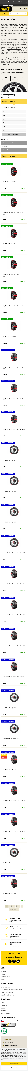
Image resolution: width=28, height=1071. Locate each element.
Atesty (3, 974)
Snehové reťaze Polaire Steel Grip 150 (14, 429)
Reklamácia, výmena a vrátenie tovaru (11, 989)
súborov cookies (5, 1055)
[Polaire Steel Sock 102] (14, 326)
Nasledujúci (13, 909)
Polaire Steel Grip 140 (9, 708)
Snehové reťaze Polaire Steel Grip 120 (14, 646)
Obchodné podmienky (7, 992)
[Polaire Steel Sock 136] (14, 171)
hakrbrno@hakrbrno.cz (14, 957)
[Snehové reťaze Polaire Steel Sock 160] (14, 388)
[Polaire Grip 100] (14, 852)
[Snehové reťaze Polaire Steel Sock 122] (14, 264)
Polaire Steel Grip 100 (9, 769)
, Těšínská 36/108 (12, 1045)
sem (2, 1059)
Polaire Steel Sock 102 (9, 336)
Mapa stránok (5, 1013)
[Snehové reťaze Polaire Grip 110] (14, 728)
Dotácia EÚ (4, 1005)
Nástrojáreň (4, 976)
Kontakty (11, 5)
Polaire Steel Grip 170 (9, 491)
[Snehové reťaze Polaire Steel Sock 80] (14, 821)
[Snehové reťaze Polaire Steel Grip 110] (14, 666)
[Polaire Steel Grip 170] (14, 481)
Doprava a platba (5, 987)
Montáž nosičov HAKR (7, 995)
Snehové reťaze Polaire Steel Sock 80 (14, 831)
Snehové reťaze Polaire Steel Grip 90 (14, 800)
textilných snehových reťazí (8, 42)
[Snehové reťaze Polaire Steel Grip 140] (14, 573)
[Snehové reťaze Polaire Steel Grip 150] (14, 419)
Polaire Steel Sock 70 (9, 893)
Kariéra (3, 1008)
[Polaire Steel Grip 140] (14, 697)
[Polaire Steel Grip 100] (14, 759)
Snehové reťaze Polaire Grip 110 (12, 739)
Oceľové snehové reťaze (14, 49)
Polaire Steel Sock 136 (9, 181)
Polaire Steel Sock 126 (9, 243)
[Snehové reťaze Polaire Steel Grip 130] (14, 604)
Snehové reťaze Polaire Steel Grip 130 (14, 615)
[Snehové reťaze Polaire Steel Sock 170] (14, 357)
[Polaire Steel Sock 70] (14, 883)
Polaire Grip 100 (7, 862)
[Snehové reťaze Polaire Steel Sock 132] (14, 202)
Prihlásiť (20, 10)
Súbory (3, 979)
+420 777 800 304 (14, 954)
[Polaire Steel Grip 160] (14, 512)
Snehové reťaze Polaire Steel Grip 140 (14, 584)
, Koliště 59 (9, 1042)
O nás (2, 1002)
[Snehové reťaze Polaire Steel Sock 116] (14, 295)
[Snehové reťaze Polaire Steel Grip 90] (14, 790)
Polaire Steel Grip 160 (9, 522)
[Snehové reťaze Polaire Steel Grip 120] (14, 635)
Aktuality (3, 971)
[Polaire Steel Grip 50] (14, 450)
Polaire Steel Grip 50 (9, 460)
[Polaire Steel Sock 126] (14, 233)
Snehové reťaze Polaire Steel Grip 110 (14, 677)
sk (25, 5)
